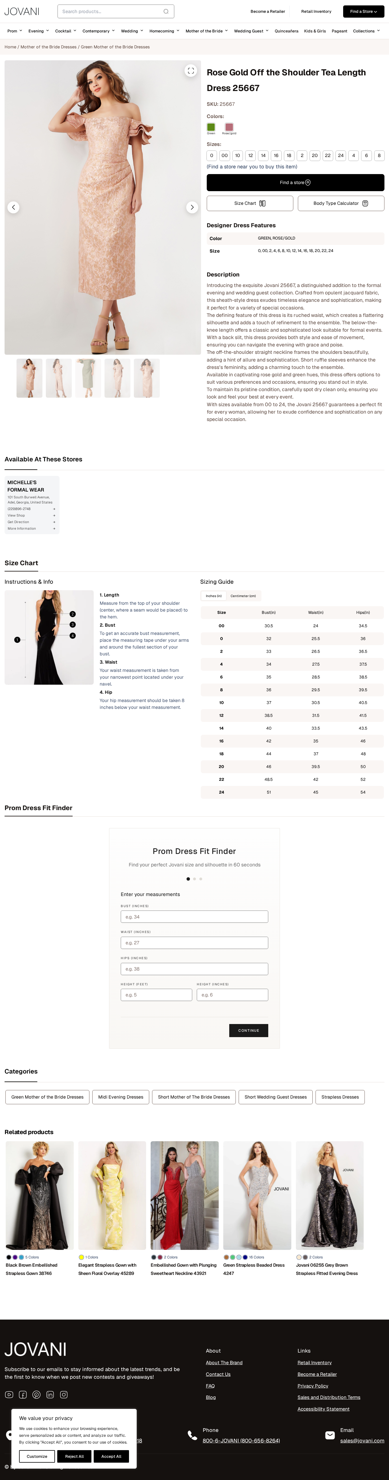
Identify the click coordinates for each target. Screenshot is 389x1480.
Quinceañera (286, 31)
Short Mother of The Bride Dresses (194, 1097)
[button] (13, 207)
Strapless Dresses (340, 1097)
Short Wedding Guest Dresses (276, 1097)
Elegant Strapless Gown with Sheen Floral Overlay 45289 (107, 1269)
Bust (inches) (135, 906)
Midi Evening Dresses (120, 1097)
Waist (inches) (136, 932)
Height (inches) (213, 984)
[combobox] (116, 11)
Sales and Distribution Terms (329, 1397)
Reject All (74, 1456)
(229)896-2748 (19, 509)
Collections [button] (364, 31)
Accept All (111, 1456)
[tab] (194, 563)
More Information (22, 528)
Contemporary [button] (96, 31)
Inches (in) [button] (214, 596)
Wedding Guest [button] (248, 31)
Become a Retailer (317, 1374)
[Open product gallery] (191, 70)
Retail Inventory (315, 1362)
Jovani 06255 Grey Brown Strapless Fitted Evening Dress (327, 1269)
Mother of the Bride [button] (204, 31)
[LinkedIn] (50, 1394)
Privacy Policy (313, 1386)
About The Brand (224, 1362)
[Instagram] (63, 1394)
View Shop (16, 515)
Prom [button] (12, 31)
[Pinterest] (36, 1394)
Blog (211, 1397)
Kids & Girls (315, 31)
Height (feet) (134, 984)
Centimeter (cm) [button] (243, 596)
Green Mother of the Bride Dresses (115, 46)
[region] (74, 1439)
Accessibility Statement (324, 1409)
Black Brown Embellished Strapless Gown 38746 (32, 1269)
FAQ (210, 1386)
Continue (248, 1030)
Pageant (339, 31)
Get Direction (18, 522)
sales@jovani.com (362, 1440)
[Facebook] (22, 1394)
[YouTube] (9, 1394)
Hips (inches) (134, 958)
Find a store (292, 182)
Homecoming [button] (162, 31)
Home (10, 46)
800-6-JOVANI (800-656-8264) (241, 1440)
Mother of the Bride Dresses (49, 46)
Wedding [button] (129, 31)
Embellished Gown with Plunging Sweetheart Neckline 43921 (183, 1269)
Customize (37, 1456)
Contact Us (218, 1374)
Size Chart (245, 203)
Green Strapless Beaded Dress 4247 (253, 1269)
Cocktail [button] (63, 31)
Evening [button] (36, 31)
